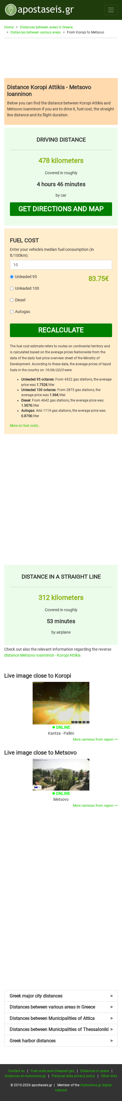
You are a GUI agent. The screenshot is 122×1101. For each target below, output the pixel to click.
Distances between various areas (35, 32)
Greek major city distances (61, 996)
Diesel (20, 300)
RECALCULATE (61, 330)
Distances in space (94, 1071)
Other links (109, 1076)
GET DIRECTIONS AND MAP (61, 209)
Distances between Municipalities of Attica (61, 1018)
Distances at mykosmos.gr (25, 1076)
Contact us (16, 1071)
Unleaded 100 (27, 288)
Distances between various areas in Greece (61, 1007)
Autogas (22, 311)
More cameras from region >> (95, 739)
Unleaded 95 (26, 276)
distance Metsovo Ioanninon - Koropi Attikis (42, 655)
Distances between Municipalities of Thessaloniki (61, 1029)
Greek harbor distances (61, 1040)
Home (9, 27)
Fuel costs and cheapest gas (52, 1071)
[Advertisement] (61, 58)
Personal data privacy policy (73, 1076)
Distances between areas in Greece (46, 27)
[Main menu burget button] (111, 10)
